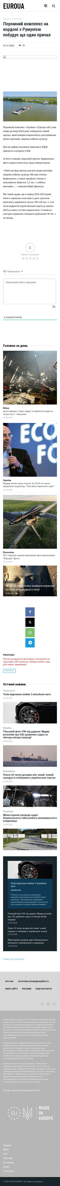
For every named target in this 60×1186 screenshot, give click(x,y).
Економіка (9, 771)
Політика (8, 811)
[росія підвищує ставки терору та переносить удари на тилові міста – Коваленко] (30, 377)
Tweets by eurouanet (13, 959)
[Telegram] (30, 642)
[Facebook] (30, 612)
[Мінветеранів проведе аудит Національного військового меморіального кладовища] (30, 839)
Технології (9, 690)
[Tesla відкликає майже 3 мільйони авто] (30, 712)
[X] (30, 622)
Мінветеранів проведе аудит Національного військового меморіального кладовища (30, 818)
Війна (6, 408)
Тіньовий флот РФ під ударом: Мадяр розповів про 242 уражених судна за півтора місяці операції (26, 734)
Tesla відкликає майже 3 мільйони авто (27, 694)
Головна (7, 19)
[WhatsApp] (30, 632)
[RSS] (48, 1004)
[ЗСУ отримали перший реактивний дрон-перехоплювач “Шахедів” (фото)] (30, 522)
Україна (7, 728)
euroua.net (16, 890)
